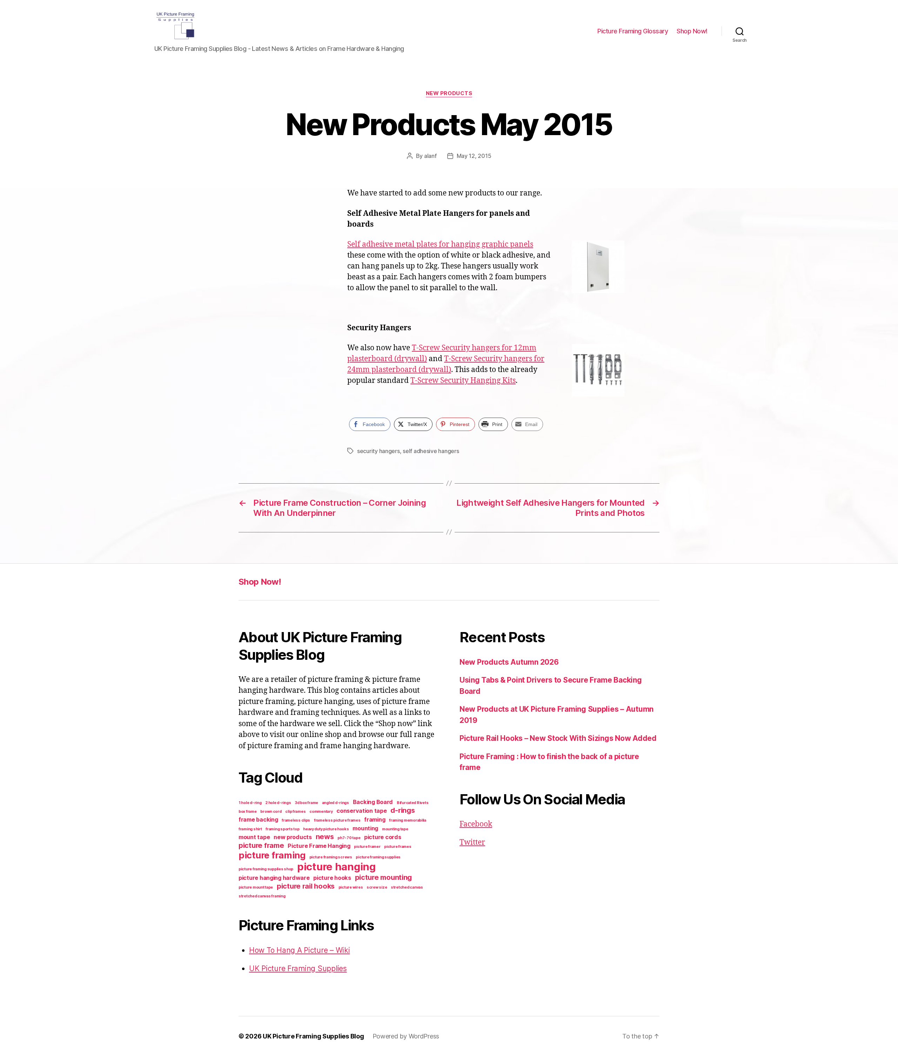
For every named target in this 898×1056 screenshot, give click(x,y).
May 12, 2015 (474, 155)
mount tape (254, 837)
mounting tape (395, 829)
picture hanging (336, 867)
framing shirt (250, 829)
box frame (248, 811)
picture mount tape (256, 887)
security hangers (378, 450)
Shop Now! (692, 31)
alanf (430, 155)
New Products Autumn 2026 (509, 662)
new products (293, 837)
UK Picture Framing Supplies (298, 968)
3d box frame (306, 803)
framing (374, 819)
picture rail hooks (306, 886)
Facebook (476, 824)
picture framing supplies (378, 857)
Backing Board (373, 801)
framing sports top (282, 829)
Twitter (472, 842)
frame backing (258, 819)
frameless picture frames (337, 820)
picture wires (351, 887)
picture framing (272, 855)
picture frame (261, 845)
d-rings (402, 810)
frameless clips (296, 820)
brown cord (270, 811)
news (325, 836)
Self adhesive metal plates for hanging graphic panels (440, 244)
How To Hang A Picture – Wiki (299, 950)
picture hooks (332, 877)
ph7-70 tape (348, 838)
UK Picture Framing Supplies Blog (313, 1036)
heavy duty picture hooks (326, 829)
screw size (377, 887)
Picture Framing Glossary (632, 31)
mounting (365, 828)
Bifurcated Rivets (412, 803)
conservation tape (361, 810)
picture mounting (383, 877)
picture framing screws (330, 857)
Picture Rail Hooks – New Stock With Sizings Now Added (558, 738)
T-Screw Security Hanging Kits (463, 380)
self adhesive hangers (431, 450)
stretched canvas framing (262, 896)
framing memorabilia (407, 820)
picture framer (367, 846)
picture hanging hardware (274, 877)
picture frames (397, 846)
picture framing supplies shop (266, 869)
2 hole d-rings (278, 803)
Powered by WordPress (406, 1036)
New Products (449, 93)
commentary (321, 811)
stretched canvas (407, 887)
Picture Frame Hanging (319, 845)
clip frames (295, 811)
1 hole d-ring (250, 803)
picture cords (382, 837)
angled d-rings (335, 803)
